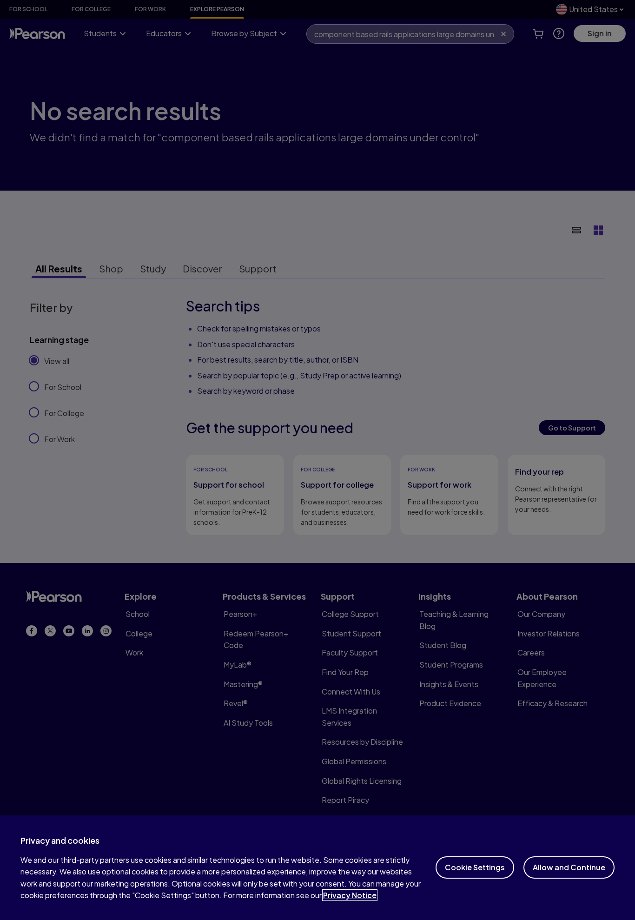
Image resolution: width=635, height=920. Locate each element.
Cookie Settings (475, 867)
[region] (317, 867)
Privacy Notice (350, 895)
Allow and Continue (569, 867)
